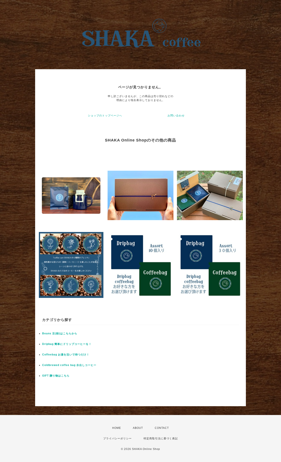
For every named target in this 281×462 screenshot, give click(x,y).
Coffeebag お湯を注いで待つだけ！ (65, 354)
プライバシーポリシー (117, 438)
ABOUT (138, 427)
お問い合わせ (176, 115)
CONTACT (162, 427)
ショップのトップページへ (105, 115)
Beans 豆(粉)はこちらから (59, 333)
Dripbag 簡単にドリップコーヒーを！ (67, 344)
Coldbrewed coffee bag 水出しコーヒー (69, 365)
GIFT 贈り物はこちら (56, 375)
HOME (116, 427)
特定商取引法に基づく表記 (161, 438)
